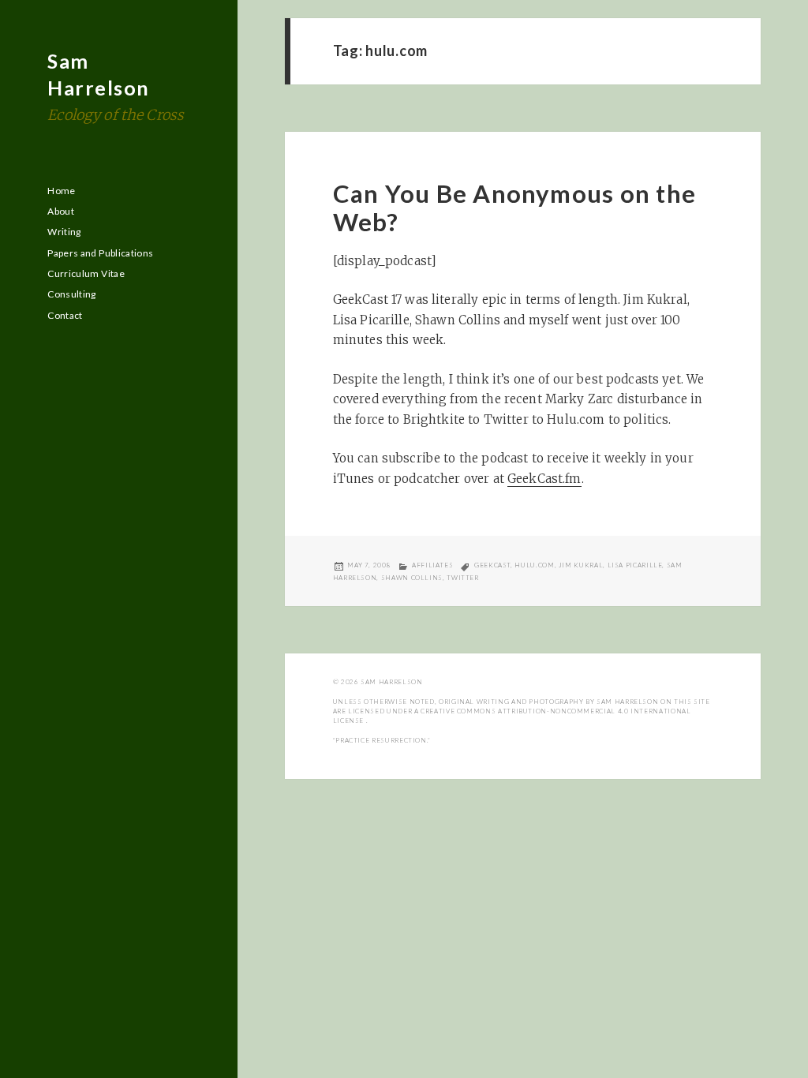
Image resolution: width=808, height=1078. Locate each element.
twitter (462, 578)
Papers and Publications (100, 253)
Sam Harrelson (391, 682)
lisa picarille (635, 565)
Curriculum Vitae (86, 273)
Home (61, 191)
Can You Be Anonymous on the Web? (514, 207)
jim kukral (581, 565)
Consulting (71, 294)
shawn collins (412, 578)
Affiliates (432, 565)
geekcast (492, 565)
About (60, 211)
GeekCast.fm (544, 478)
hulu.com (534, 565)
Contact (65, 315)
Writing (64, 232)
